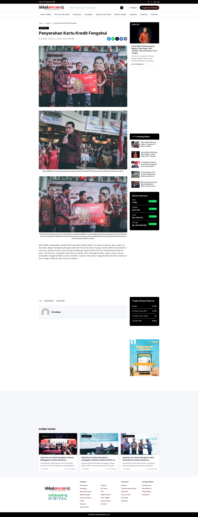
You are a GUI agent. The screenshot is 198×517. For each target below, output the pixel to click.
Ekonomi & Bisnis (85, 498)
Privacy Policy (126, 494)
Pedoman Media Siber (128, 488)
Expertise (143, 14)
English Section (106, 494)
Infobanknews (146, 485)
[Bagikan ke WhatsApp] (113, 39)
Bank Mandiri (49, 301)
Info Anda (104, 488)
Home (41, 23)
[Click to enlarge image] (83, 76)
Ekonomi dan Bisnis (62, 14)
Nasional (83, 504)
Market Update (120, 14)
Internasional (84, 507)
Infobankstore (146, 488)
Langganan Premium (149, 8)
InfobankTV (146, 494)
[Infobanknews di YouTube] (158, 2)
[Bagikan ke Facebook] (109, 39)
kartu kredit (60, 301)
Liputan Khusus (106, 501)
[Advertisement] (10, 260)
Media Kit (124, 501)
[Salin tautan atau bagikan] (125, 39)
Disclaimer (124, 498)
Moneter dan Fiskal (103, 14)
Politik (82, 501)
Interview (104, 504)
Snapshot (133, 14)
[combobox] (96, 8)
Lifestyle (103, 485)
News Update (45, 14)
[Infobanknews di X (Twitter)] (152, 2)
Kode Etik (124, 491)
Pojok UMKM (105, 498)
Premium (154, 14)
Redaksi (124, 485)
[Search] (121, 7)
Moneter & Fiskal (85, 491)
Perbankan (77, 14)
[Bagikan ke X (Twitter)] (117, 39)
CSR (102, 491)
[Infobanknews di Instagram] (155, 2)
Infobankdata (146, 491)
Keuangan (89, 14)
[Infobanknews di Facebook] (148, 2)
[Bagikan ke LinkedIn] (121, 39)
